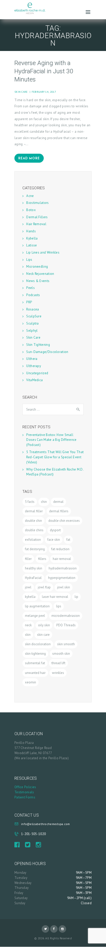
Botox (31, 210)
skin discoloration (38, 644)
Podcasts (33, 295)
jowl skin (63, 587)
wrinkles (58, 673)
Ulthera (31, 359)
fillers (42, 559)
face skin (53, 539)
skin (28, 634)
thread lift (58, 663)
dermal (58, 501)
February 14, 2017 (44, 91)
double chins (34, 530)
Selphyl (32, 330)
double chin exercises (64, 520)
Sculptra (32, 323)
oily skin (44, 625)
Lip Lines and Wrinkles (42, 252)
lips (58, 606)
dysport (55, 530)
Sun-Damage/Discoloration (47, 352)
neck (28, 625)
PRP (29, 302)
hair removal (62, 559)
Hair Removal (36, 224)
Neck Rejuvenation (40, 274)
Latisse (31, 245)
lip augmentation (37, 606)
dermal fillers (58, 511)
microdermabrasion (65, 615)
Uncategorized (37, 373)
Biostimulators (37, 203)
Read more (29, 158)
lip (76, 597)
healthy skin (33, 568)
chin (44, 501)
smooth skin (61, 653)
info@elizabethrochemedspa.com (45, 824)
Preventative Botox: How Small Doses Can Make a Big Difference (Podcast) (51, 440)
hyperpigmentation (61, 578)
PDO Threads (66, 625)
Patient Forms (24, 797)
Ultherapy (33, 366)
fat (68, 539)
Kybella (32, 238)
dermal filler (34, 511)
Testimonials (24, 792)
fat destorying (35, 549)
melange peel (35, 615)
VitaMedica (34, 380)
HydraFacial (33, 578)
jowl (28, 587)
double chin (33, 520)
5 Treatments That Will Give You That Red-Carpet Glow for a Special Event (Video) (55, 457)
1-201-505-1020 (33, 834)
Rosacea (32, 309)
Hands (31, 231)
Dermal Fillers (37, 217)
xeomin (30, 682)
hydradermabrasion (63, 568)
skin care (43, 634)
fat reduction (60, 549)
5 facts (29, 501)
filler (28, 559)
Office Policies (25, 787)
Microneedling (37, 266)
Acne (30, 196)
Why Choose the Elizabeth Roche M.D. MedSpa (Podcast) (54, 472)
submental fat (35, 663)
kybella (30, 597)
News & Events (37, 281)
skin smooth (66, 644)
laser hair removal (55, 597)
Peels (30, 288)
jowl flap (44, 587)
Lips (29, 259)
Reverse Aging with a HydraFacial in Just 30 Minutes (43, 71)
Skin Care (21, 91)
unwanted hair (35, 673)
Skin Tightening (38, 344)
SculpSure (33, 316)
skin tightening (35, 653)
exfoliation (33, 539)
